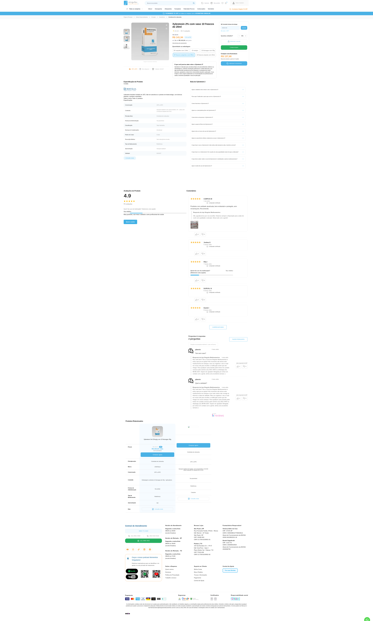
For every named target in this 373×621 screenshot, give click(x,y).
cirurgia (153, 17)
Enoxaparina (158, 9)
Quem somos (169, 569)
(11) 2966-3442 (145, 540)
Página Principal (128, 17)
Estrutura (168, 572)
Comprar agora (157, 454)
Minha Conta (198, 569)
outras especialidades (142, 17)
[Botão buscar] (194, 3)
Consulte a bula (130, 158)
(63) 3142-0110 (154, 536)
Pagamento (197, 578)
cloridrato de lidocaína (174, 17)
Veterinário (211, 9)
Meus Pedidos (198, 572)
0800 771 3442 (143, 531)
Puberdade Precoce (189, 9)
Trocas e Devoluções (200, 575)
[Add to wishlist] (222, 3)
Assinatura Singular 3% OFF (240, 9)
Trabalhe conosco (170, 578)
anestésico (162, 17)
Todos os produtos (137, 98)
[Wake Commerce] (127, 613)
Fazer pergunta (238, 339)
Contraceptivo (201, 9)
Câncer (150, 9)
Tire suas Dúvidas (230, 570)
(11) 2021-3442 (135, 536)
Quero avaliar (130, 222)
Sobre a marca (128, 98)
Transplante (177, 9)
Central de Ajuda (199, 580)
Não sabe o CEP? (225, 30)
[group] (127, 32)
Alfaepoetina (168, 9)
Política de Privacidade (172, 575)
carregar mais (218, 327)
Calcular (244, 27)
